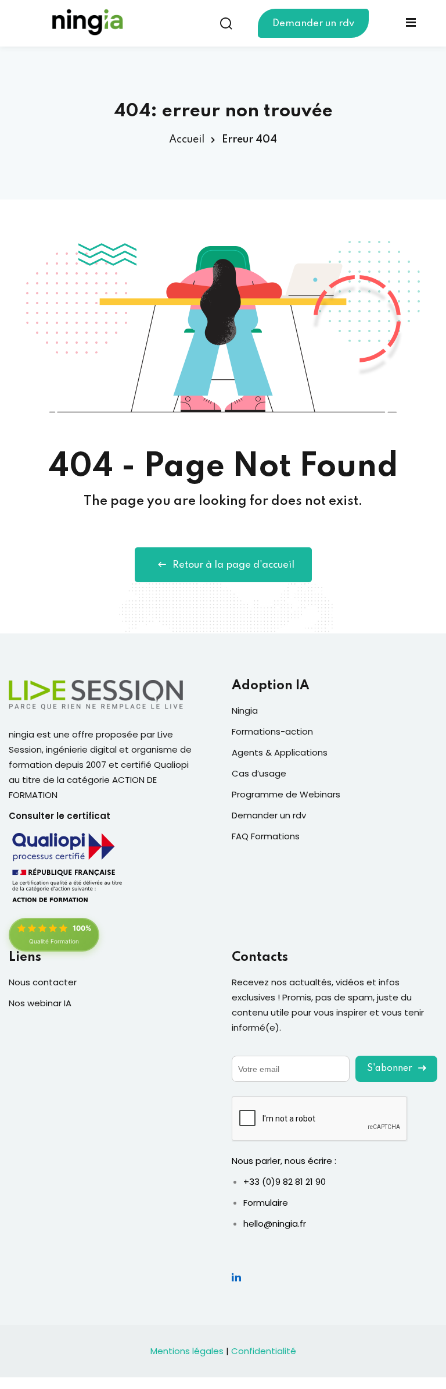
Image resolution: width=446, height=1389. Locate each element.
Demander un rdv (313, 24)
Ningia (245, 710)
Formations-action (272, 731)
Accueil (186, 139)
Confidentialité (263, 1351)
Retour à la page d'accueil (233, 565)
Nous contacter (43, 982)
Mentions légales (187, 1351)
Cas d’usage (259, 773)
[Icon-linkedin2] (236, 1276)
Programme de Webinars (286, 794)
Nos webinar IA (40, 1003)
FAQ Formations (266, 836)
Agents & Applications (280, 752)
